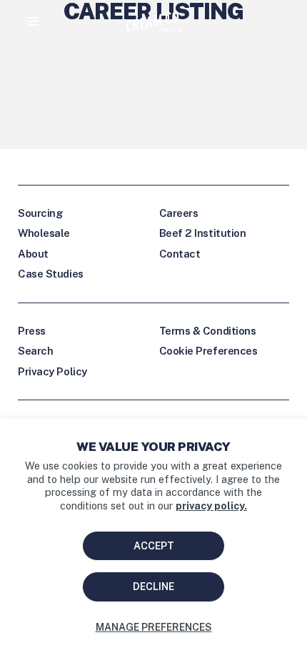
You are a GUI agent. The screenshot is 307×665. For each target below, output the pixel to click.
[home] (153, 21)
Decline (153, 586)
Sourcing (40, 213)
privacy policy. (211, 505)
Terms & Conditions (207, 331)
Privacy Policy (52, 371)
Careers (178, 213)
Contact (180, 254)
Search (35, 351)
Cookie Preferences (208, 351)
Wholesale (44, 233)
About (33, 254)
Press (32, 331)
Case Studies (51, 274)
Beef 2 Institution (202, 233)
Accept (154, 546)
